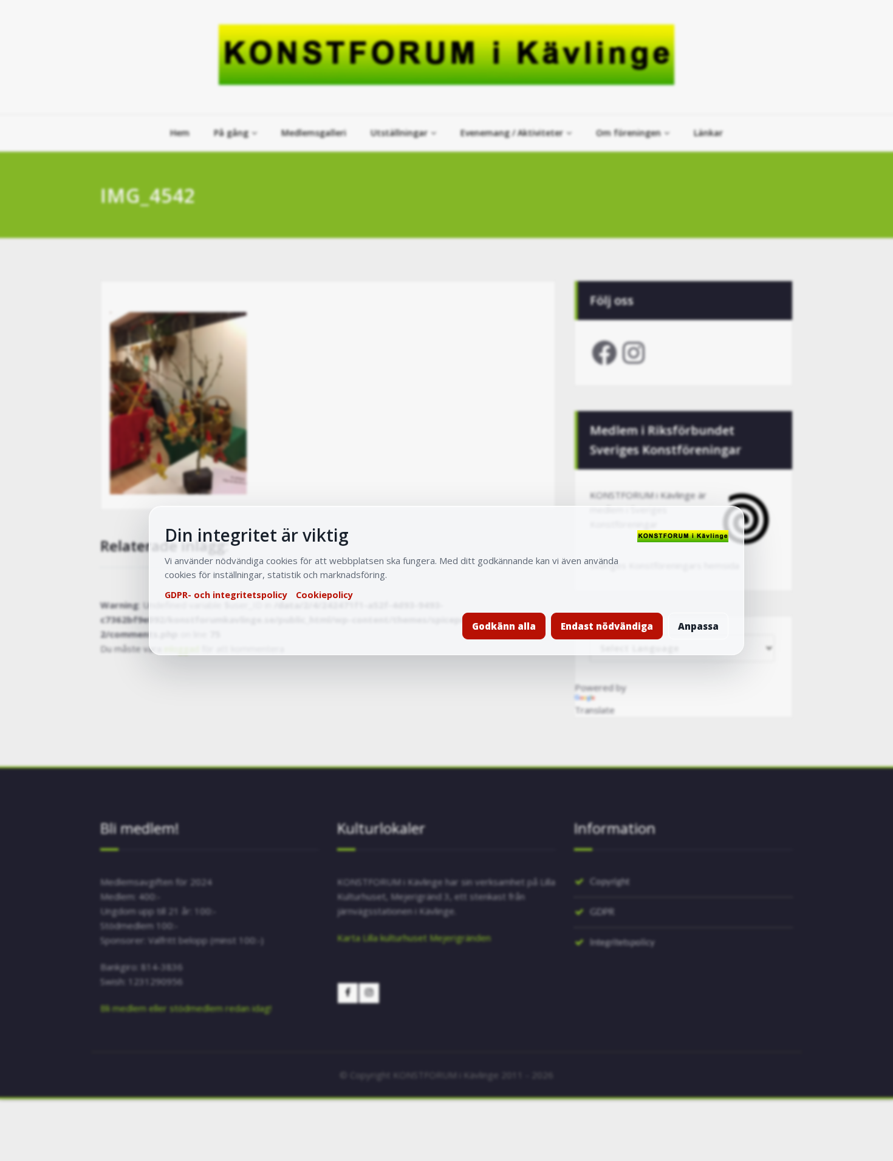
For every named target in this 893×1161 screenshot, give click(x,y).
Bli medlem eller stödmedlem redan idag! (186, 1008)
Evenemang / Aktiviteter (511, 132)
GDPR (602, 912)
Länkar (708, 132)
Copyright (609, 882)
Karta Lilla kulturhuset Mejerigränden (414, 937)
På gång (231, 132)
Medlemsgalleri (313, 132)
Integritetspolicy (622, 942)
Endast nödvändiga (607, 626)
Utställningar (399, 132)
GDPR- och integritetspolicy (226, 595)
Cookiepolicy (324, 595)
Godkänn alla (504, 626)
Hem (180, 132)
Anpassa (698, 626)
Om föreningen (628, 132)
